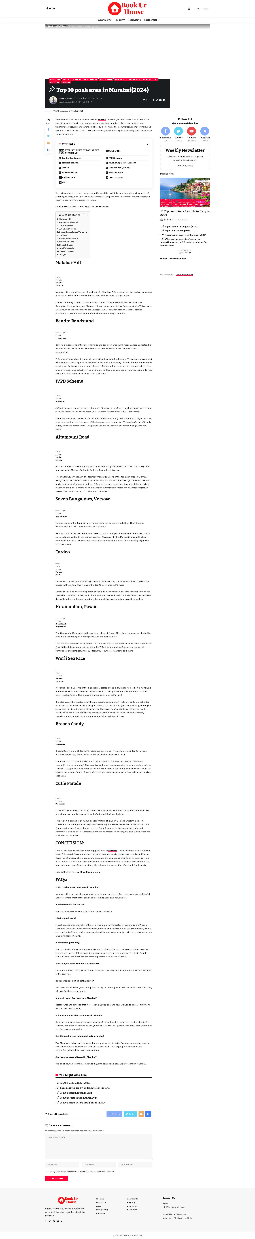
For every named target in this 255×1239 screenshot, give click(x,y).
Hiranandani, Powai (119, 168)
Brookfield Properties (61, 625)
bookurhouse (65, 98)
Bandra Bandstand (71, 158)
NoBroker (60, 401)
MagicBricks (61, 516)
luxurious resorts (195, 200)
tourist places (188, 206)
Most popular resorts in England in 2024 (185, 235)
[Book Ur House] (127, 8)
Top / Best (60, 27)
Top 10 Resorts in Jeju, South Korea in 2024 (83, 1102)
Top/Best (54, 82)
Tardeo (65, 168)
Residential (135, 79)
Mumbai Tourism (59, 284)
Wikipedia (60, 744)
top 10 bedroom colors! (88, 872)
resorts (204, 204)
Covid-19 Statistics (184, 274)
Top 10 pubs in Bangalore (177, 231)
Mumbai (102, 119)
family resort (179, 200)
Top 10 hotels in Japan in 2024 (76, 1093)
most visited (90, 79)
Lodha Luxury (59, 458)
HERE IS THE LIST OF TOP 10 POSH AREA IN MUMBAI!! (79, 151)
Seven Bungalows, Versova (122, 163)
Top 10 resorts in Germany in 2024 (78, 1098)
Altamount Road (69, 163)
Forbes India (59, 573)
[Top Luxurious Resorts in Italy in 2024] (185, 192)
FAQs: (65, 182)
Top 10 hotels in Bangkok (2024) (181, 226)
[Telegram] (204, 134)
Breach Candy (116, 172)
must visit (193, 204)
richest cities (150, 79)
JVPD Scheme (115, 158)
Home (50, 27)
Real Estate (121, 79)
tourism (65, 82)
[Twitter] (178, 134)
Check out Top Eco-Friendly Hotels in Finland (85, 1088)
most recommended (72, 79)
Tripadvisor (61, 338)
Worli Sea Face (69, 172)
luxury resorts (168, 202)
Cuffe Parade (68, 177)
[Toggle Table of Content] (84, 215)
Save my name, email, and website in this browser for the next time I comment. (81, 1172)
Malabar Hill (114, 151)
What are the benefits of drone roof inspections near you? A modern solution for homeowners (183, 242)
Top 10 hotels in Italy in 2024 (75, 1083)
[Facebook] (165, 134)
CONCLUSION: (116, 177)
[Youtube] (191, 134)
